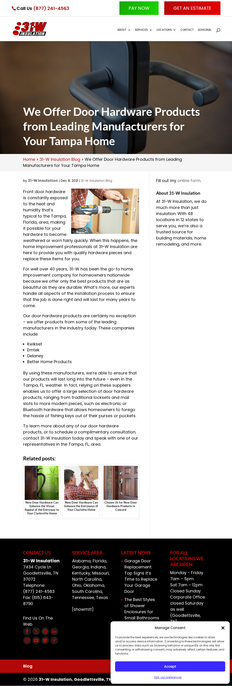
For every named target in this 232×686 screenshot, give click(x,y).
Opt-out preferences (168, 677)
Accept (170, 666)
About (121, 30)
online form (189, 180)
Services (141, 30)
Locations (164, 30)
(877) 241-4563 (51, 8)
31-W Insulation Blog (96, 180)
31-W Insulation (43, 180)
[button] (223, 628)
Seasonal (204, 30)
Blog (27, 666)
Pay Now (139, 8)
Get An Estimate (192, 8)
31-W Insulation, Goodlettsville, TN (75, 679)
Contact (187, 30)
